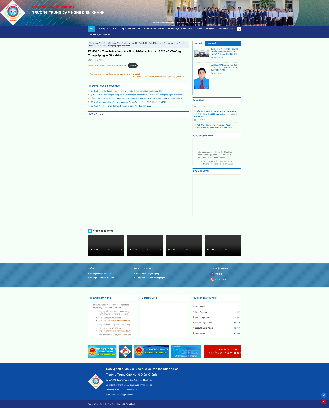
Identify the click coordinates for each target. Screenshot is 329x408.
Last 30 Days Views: (203, 322)
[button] (238, 351)
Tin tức (115, 28)
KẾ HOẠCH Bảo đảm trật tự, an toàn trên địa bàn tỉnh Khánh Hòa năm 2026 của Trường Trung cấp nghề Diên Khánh (137, 98)
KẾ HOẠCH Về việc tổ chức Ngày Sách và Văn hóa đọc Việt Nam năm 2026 (121, 106)
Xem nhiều (212, 43)
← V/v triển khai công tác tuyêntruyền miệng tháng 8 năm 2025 (114, 74)
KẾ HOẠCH (139, 43)
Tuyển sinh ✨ (224, 28)
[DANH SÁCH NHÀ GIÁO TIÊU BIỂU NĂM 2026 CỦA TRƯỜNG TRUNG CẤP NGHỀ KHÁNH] (201, 78)
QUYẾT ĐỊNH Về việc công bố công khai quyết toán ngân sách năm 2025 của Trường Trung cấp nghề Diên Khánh (136, 95)
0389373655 (120, 390)
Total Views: (200, 333)
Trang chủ (93, 43)
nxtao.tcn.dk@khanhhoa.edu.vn (221, 165)
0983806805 (132, 390)
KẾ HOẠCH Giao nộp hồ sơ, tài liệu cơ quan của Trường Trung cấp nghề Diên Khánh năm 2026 (128, 102)
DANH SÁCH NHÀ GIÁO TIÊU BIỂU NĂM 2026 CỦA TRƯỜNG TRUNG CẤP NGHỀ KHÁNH (224, 67)
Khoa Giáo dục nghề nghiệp (147, 274)
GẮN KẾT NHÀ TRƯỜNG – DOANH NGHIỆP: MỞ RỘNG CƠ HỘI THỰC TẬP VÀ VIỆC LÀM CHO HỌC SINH (224, 51)
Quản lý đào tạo (205, 28)
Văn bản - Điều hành (107, 43)
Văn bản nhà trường (125, 43)
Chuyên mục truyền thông (180, 28)
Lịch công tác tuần (131, 28)
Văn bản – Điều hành (153, 28)
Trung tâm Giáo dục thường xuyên (150, 278)
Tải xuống (133, 65)
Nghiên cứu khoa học (100, 35)
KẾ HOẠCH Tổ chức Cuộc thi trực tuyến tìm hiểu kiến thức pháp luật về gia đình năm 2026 (127, 91)
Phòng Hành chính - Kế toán (102, 278)
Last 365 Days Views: (204, 328)
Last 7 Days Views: (203, 317)
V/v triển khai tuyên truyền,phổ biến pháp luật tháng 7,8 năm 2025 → (161, 77)
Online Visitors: (199, 306)
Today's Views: (201, 312)
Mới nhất (199, 43)
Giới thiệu (101, 28)
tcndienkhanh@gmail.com (122, 395)
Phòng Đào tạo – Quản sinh (101, 274)
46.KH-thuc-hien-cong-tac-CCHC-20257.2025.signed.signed (107, 65)
